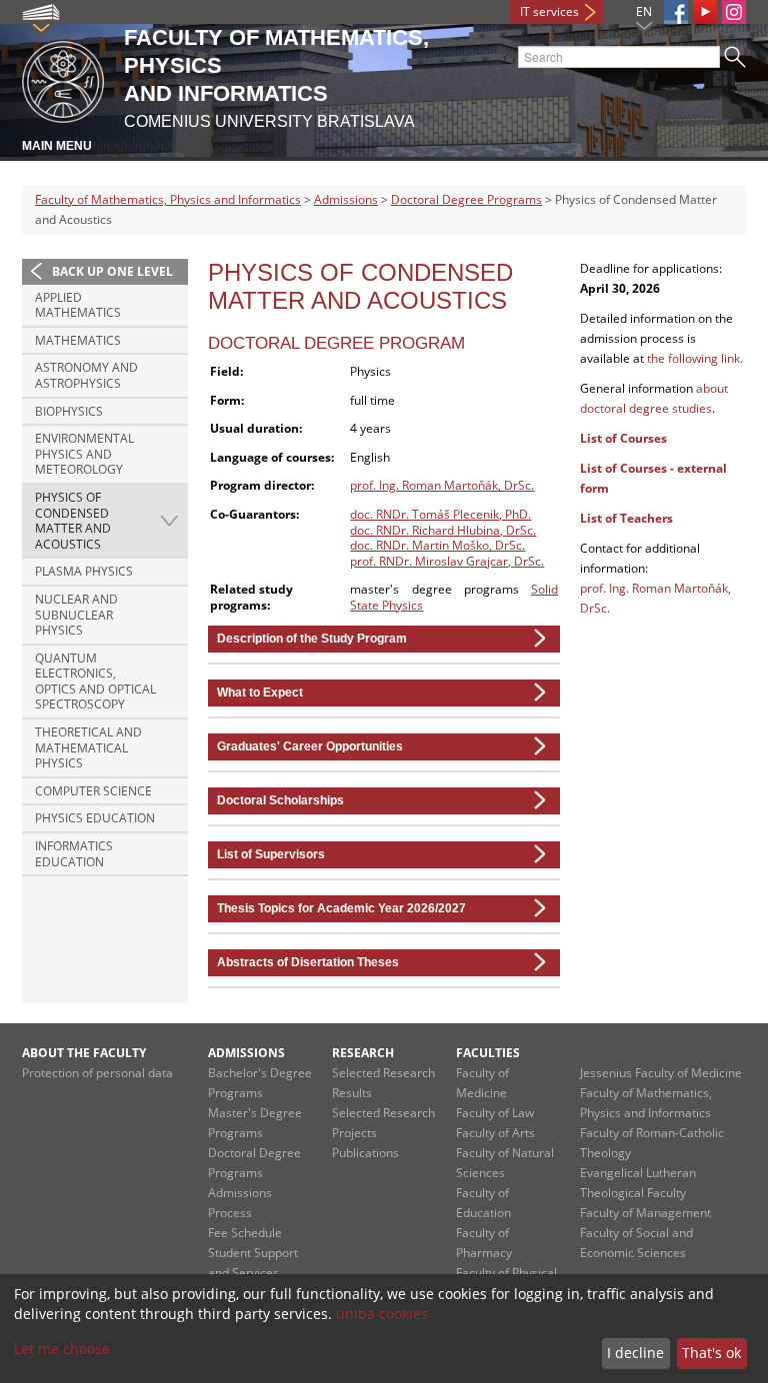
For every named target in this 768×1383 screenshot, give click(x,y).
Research (363, 1052)
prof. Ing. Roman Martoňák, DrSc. (442, 485)
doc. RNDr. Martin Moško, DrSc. (437, 545)
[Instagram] (734, 12)
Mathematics (78, 340)
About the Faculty (84, 1052)
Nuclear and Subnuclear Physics (76, 615)
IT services (549, 11)
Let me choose (62, 1348)
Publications (365, 1152)
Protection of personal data (97, 1072)
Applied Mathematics (78, 305)
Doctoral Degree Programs (466, 199)
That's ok (711, 1352)
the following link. (695, 358)
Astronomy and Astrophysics (86, 375)
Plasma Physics (84, 571)
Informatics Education (74, 853)
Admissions (346, 199)
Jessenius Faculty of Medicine (661, 1072)
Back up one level (112, 271)
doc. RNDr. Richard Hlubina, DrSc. (443, 530)
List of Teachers (626, 518)
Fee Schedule (245, 1232)
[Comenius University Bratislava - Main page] (63, 78)
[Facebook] (676, 12)
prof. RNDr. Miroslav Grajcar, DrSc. (447, 561)
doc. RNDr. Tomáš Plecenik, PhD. (440, 514)
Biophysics (69, 411)
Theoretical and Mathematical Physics (88, 747)
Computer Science (93, 790)
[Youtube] (705, 12)
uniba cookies (382, 1313)
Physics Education (95, 817)
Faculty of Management (645, 1212)
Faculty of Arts (495, 1132)
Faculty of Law (495, 1112)
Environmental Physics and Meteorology (84, 454)
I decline (635, 1352)
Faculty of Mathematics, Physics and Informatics (168, 199)
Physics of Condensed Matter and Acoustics (73, 521)
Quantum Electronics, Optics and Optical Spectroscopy (95, 681)
